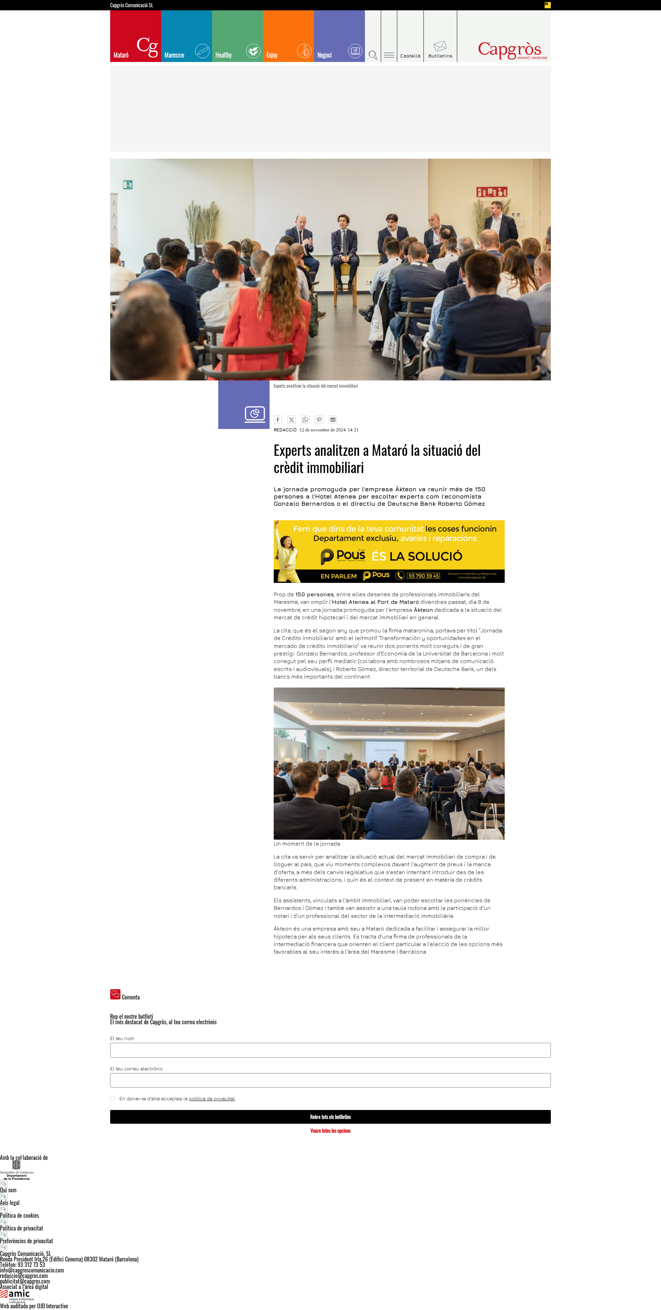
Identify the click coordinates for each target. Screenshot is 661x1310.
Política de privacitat (21, 1228)
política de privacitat (212, 1098)
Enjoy (271, 54)
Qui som (8, 1190)
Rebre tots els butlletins (330, 1116)
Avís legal (10, 1202)
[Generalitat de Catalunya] (330, 1170)
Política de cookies (19, 1215)
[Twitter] (291, 420)
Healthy (224, 54)
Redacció (285, 429)
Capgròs (498, 51)
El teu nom (122, 1038)
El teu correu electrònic (136, 1068)
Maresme (174, 54)
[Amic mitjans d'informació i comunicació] (330, 1296)
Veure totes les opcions (330, 1130)
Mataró (121, 54)
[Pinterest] (319, 420)
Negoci (324, 54)
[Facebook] (278, 420)
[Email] (333, 420)
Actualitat (244, 404)
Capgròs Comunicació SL (131, 5)
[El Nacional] (548, 5)
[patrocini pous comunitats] (389, 551)
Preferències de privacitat (26, 1241)
